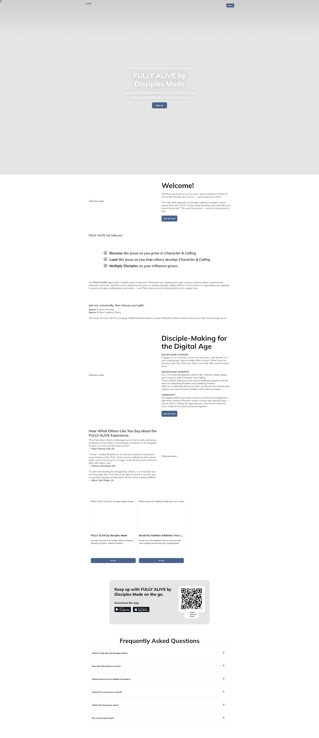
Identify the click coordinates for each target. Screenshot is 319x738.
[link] (113, 531)
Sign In (230, 5)
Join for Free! (169, 218)
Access (113, 560)
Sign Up (159, 105)
